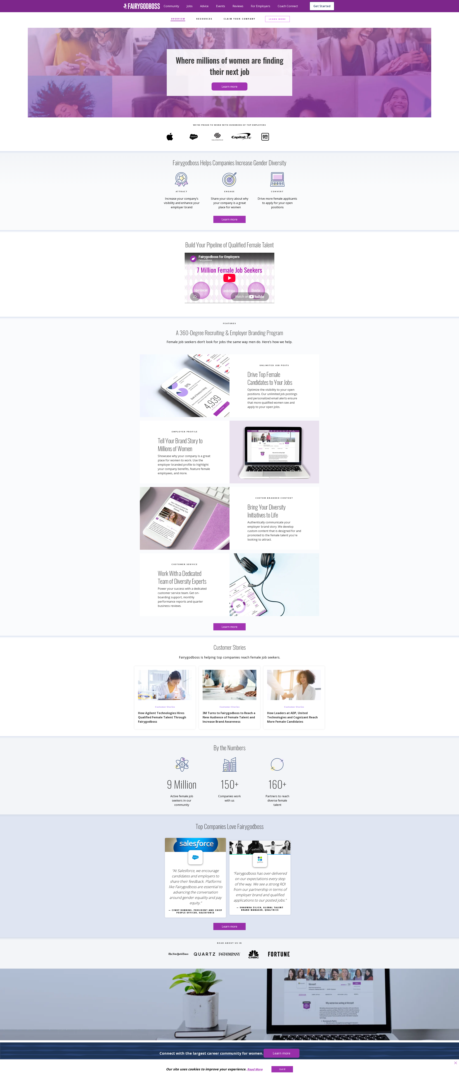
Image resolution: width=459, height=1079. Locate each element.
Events (220, 6)
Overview (178, 19)
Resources (204, 19)
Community (171, 6)
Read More (254, 1069)
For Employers (260, 6)
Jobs (190, 6)
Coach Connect (288, 6)
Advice (204, 6)
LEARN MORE (277, 19)
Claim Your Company (239, 19)
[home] (141, 6)
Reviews (238, 6)
